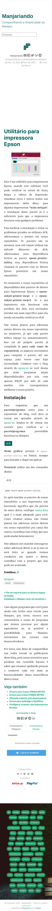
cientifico (23, 823)
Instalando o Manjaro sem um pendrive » (25, 599)
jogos (40, 844)
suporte (37, 880)
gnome (20, 838)
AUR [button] (8, 443)
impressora (19, 583)
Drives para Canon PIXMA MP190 (26, 695)
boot (33, 817)
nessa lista (41, 510)
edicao (38, 833)
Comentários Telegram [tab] (16, 727)
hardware (38, 838)
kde (9, 849)
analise (16, 812)
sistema (41, 875)
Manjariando (16, 55)
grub (29, 838)
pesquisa (31, 864)
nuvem (13, 864)
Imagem (9, 579)
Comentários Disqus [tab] (36, 727)
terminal (21, 885)
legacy (25, 849)
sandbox (18, 875)
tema (12, 885)
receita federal (35, 870)
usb (40, 885)
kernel (17, 849)
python (22, 870)
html (11, 844)
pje (40, 864)
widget (23, 891)
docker (21, 833)
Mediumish (26, 908)
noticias (26, 859)
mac (42, 849)
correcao (26, 828)
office (22, 864)
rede (10, 875)
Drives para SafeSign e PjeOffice (26, 701)
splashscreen (16, 880)
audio (42, 812)
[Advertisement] (26, 98)
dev (34, 828)
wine (31, 891)
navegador (15, 859)
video (14, 891)
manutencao (15, 854)
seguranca (30, 875)
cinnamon (35, 823)
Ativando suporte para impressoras (27, 698)
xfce (38, 891)
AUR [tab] (8, 480)
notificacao (36, 859)
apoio (34, 812)
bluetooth (23, 817)
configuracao (13, 828)
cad (14, 823)
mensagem (28, 854)
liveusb (34, 849)
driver (7, 583)
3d (9, 812)
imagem (19, 844)
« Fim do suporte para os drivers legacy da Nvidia (24, 594)
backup (13, 817)
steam (28, 880)
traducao (31, 885)
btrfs (40, 817)
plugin (13, 870)
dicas (41, 828)
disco (13, 833)
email (12, 838)
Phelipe (38, 908)
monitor (39, 854)
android (25, 812)
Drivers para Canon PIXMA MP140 (27, 691)
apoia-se (23, 368)
